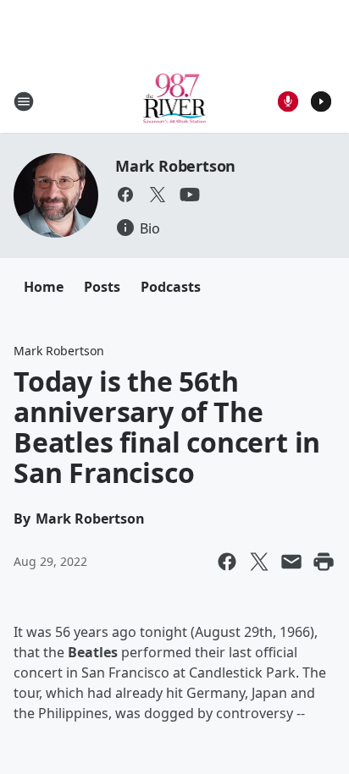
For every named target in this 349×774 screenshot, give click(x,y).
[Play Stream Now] (321, 101)
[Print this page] (323, 562)
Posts (102, 286)
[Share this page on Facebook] (227, 562)
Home (44, 286)
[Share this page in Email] (291, 562)
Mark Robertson (175, 166)
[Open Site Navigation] (24, 101)
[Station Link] (175, 101)
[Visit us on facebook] (125, 194)
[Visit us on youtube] (190, 194)
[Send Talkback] (288, 101)
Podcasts (171, 286)
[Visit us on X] (157, 194)
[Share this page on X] (259, 562)
